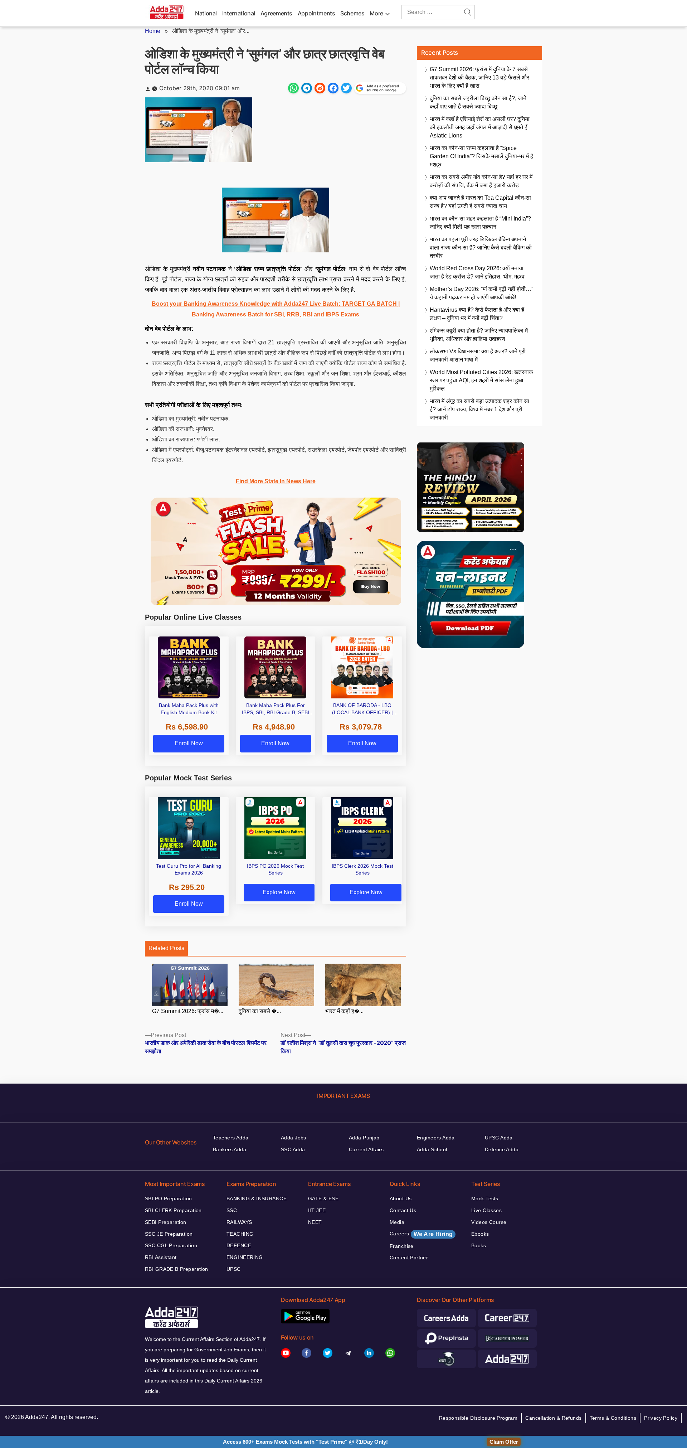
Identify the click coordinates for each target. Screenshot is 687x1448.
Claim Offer (503, 1442)
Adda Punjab (364, 1138)
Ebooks (480, 1234)
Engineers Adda (436, 1138)
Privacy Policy (660, 1418)
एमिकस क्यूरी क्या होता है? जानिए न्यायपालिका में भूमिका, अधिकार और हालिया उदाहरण (479, 335)
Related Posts (166, 948)
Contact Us (403, 1210)
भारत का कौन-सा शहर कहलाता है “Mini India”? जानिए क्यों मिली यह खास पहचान (480, 222)
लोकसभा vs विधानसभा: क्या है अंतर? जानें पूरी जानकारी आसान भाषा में (478, 355)
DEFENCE (238, 1245)
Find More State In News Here (276, 481)
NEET (315, 1222)
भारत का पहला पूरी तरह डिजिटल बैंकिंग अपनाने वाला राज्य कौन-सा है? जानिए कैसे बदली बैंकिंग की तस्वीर (481, 247)
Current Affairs (366, 1149)
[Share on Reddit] (320, 88)
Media (397, 1222)
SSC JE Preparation (169, 1234)
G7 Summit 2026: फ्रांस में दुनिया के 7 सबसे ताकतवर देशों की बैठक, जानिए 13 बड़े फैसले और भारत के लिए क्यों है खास (479, 77)
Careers (421, 1234)
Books (478, 1245)
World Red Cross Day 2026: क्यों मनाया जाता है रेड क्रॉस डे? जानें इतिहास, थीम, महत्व (477, 272)
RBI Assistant (160, 1257)
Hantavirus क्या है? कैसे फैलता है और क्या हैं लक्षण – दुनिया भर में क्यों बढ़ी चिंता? (477, 314)
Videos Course (488, 1222)
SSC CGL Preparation (171, 1245)
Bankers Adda (229, 1149)
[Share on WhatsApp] (293, 88)
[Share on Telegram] (306, 88)
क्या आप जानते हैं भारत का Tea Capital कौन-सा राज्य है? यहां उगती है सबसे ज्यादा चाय (480, 202)
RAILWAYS (239, 1222)
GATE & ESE (323, 1198)
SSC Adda (293, 1149)
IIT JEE (317, 1210)
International (238, 13)
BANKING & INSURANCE (256, 1198)
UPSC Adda (499, 1138)
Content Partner (409, 1257)
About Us (400, 1198)
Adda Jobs (293, 1138)
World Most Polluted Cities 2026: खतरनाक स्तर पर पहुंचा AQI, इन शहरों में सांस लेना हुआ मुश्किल (481, 380)
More (376, 13)
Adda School (432, 1149)
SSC (231, 1210)
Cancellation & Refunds (553, 1418)
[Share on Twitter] (346, 88)
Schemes (352, 13)
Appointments (316, 13)
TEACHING (239, 1234)
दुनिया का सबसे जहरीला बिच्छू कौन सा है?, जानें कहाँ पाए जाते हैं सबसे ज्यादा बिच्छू (478, 102)
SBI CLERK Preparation (173, 1210)
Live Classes (486, 1210)
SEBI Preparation (165, 1222)
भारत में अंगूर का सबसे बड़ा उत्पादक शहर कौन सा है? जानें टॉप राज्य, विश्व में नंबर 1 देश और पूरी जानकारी (479, 409)
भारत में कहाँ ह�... (344, 1011)
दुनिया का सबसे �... (260, 1011)
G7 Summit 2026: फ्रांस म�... (187, 1011)
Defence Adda (501, 1149)
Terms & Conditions (613, 1418)
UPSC (233, 1269)
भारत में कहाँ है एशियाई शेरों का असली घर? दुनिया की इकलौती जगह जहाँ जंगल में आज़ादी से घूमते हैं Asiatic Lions (480, 127)
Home (152, 31)
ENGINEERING (244, 1257)
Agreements (276, 13)
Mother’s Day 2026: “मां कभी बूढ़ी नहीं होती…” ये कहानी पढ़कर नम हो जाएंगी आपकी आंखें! (481, 293)
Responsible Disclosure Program (478, 1418)
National (206, 13)
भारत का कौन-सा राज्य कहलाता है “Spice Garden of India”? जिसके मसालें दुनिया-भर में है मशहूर (481, 156)
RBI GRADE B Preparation (176, 1269)
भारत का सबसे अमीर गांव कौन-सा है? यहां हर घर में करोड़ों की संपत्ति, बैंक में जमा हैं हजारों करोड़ (481, 181)
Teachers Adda (230, 1138)
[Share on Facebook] (333, 88)
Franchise (402, 1246)
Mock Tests (484, 1198)
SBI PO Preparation (168, 1198)
